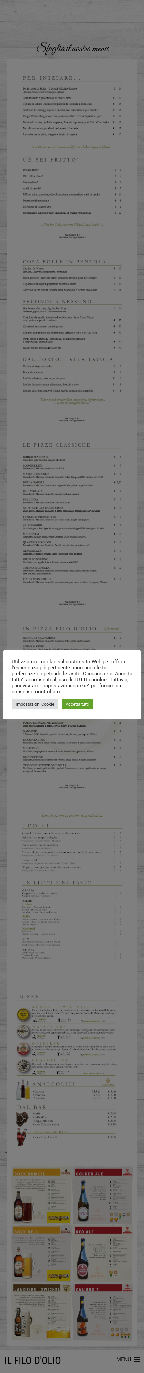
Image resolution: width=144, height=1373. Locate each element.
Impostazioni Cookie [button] (35, 704)
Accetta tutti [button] (77, 704)
